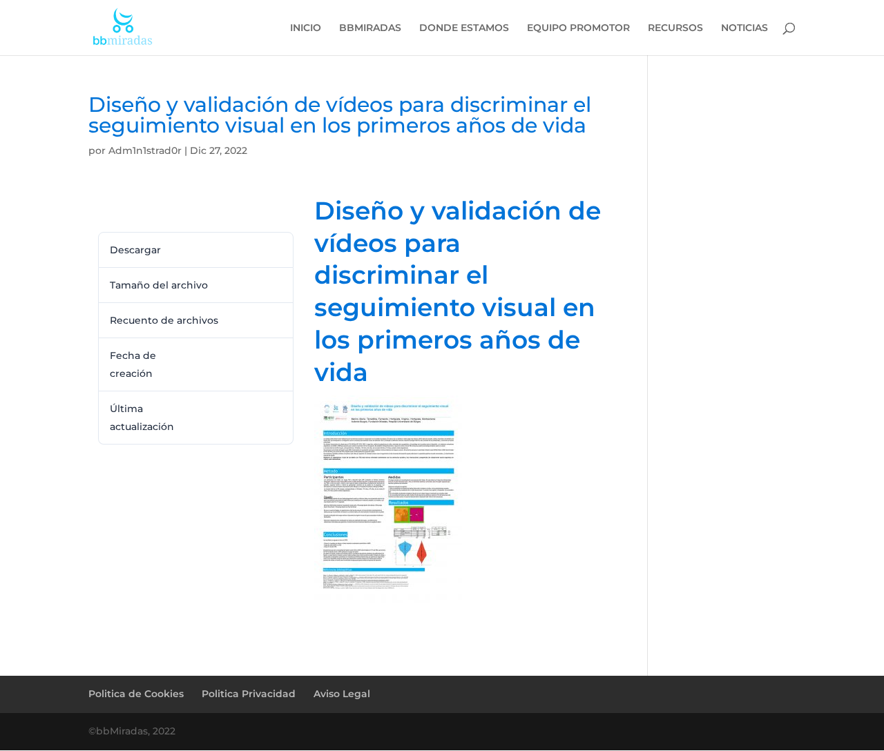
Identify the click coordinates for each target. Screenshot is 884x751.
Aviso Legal (342, 693)
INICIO (305, 28)
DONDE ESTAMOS (464, 28)
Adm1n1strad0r (145, 150)
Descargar (125, 208)
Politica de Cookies (136, 693)
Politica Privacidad (249, 693)
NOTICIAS (744, 28)
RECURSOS (675, 28)
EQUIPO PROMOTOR (578, 28)
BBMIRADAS (370, 28)
